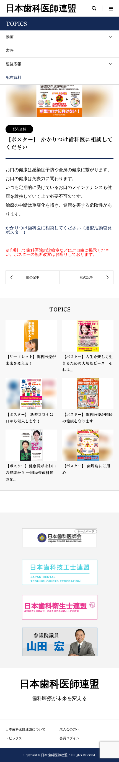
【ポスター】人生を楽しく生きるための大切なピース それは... (87, 363)
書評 (10, 50)
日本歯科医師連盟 (41, 8)
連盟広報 (13, 64)
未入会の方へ (69, 729)
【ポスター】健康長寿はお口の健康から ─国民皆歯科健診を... (31, 472)
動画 (10, 37)
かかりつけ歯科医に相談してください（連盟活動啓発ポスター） (59, 230)
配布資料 (13, 78)
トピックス (14, 738)
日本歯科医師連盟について (25, 729)
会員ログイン (69, 738)
